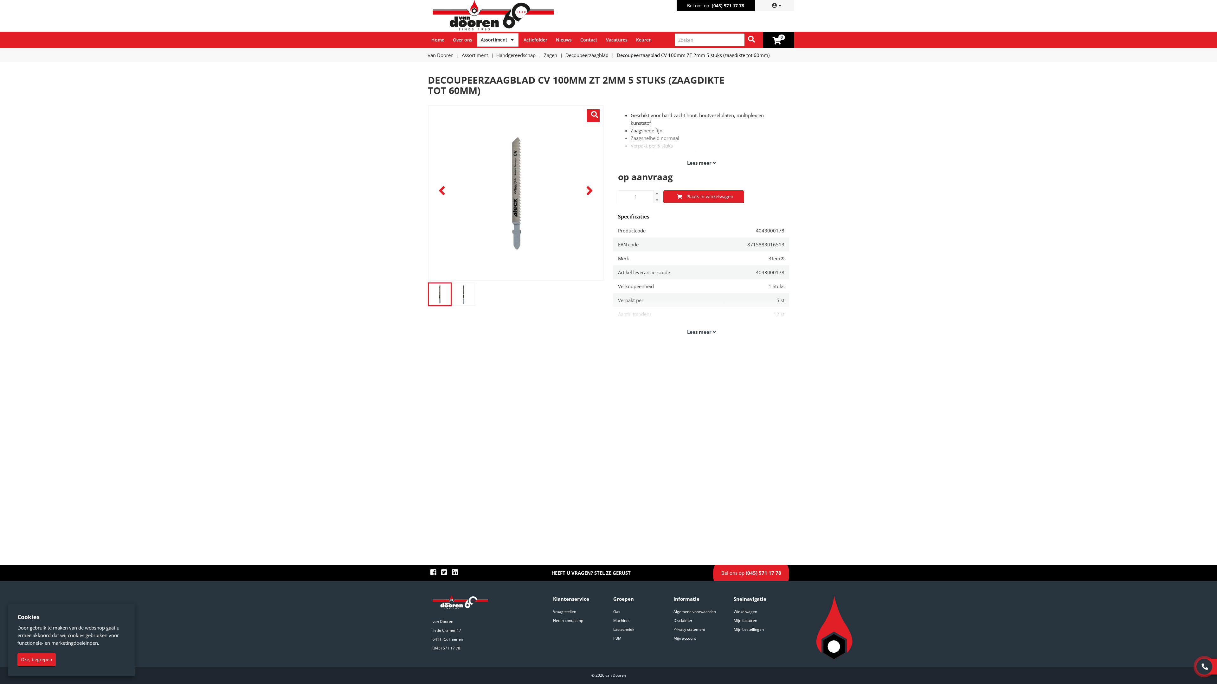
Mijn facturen (745, 620)
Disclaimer (682, 620)
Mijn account (684, 638)
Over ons (462, 40)
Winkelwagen (745, 611)
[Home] (519, 16)
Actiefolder (535, 40)
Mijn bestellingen (749, 629)
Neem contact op (568, 620)
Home (437, 40)
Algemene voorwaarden (694, 611)
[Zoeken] (751, 40)
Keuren (644, 40)
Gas (616, 611)
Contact (588, 40)
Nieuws (564, 40)
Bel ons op (751, 573)
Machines (621, 620)
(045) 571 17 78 (728, 6)
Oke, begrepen (36, 659)
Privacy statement (689, 629)
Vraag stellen (564, 611)
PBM (617, 638)
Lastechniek (623, 629)
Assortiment (494, 40)
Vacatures (617, 40)
